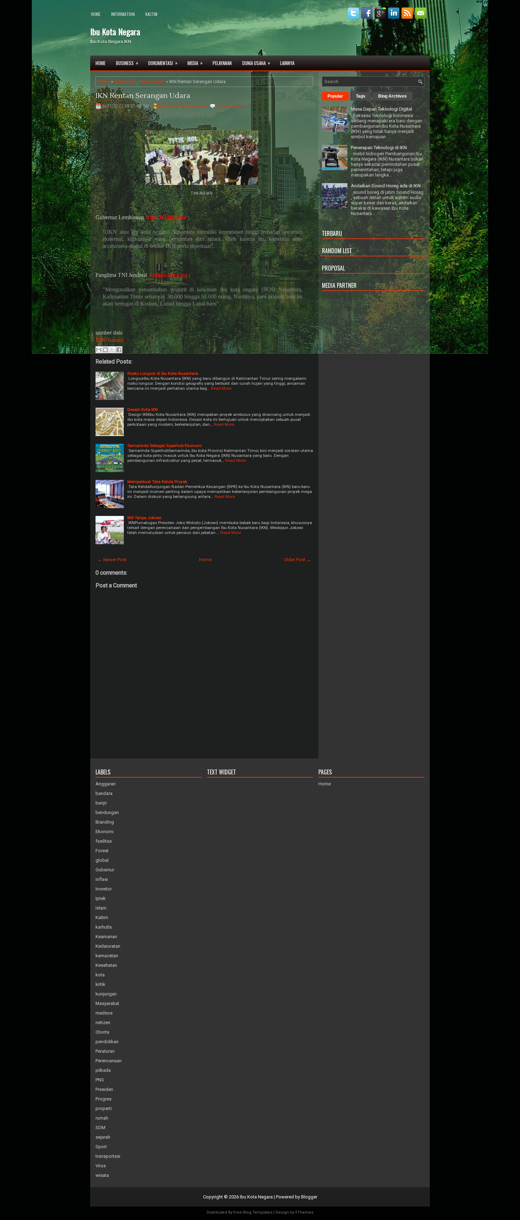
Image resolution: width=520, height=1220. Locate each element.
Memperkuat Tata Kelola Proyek (157, 481)
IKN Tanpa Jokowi (144, 517)
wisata (102, 1175)
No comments (231, 106)
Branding (105, 822)
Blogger (309, 1196)
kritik (100, 984)
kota (100, 974)
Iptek (101, 898)
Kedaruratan (108, 946)
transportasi (108, 1156)
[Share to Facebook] (118, 349)
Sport (101, 1146)
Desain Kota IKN (142, 409)
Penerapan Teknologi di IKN (379, 147)
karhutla (104, 927)
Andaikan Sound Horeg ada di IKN (386, 185)
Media (195, 62)
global (102, 860)
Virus (101, 1165)
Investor (104, 888)
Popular (335, 96)
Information (123, 14)
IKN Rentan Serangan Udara (143, 95)
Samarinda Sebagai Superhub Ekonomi (164, 445)
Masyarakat (107, 1003)
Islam (101, 908)
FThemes (304, 1212)
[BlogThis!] (105, 349)
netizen (103, 1022)
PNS (100, 1079)
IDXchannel (109, 340)
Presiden (104, 1089)
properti (104, 1108)
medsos (104, 1013)
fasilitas (104, 841)
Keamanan (125, 81)
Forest (102, 850)
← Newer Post (112, 559)
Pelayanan (222, 62)
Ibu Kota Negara (115, 31)
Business (127, 62)
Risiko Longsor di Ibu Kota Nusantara (162, 373)
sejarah (103, 1137)
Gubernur (105, 869)
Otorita (102, 1032)
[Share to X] (112, 349)
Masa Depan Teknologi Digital (381, 109)
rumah (102, 1118)
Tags (360, 96)
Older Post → (297, 559)
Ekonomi (105, 831)
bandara (104, 793)
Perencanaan (152, 81)
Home (95, 14)
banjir (101, 803)
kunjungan (106, 994)
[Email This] (98, 349)
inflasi (102, 879)
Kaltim (151, 14)
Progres (103, 1099)
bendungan (107, 812)
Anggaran (106, 783)
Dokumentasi (163, 62)
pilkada (103, 1070)
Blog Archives (392, 96)
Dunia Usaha (256, 62)
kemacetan (107, 955)
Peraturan (105, 1051)
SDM (100, 1127)
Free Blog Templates (252, 1212)
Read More (221, 388)
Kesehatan (106, 965)
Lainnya (287, 62)
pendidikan (107, 1041)
